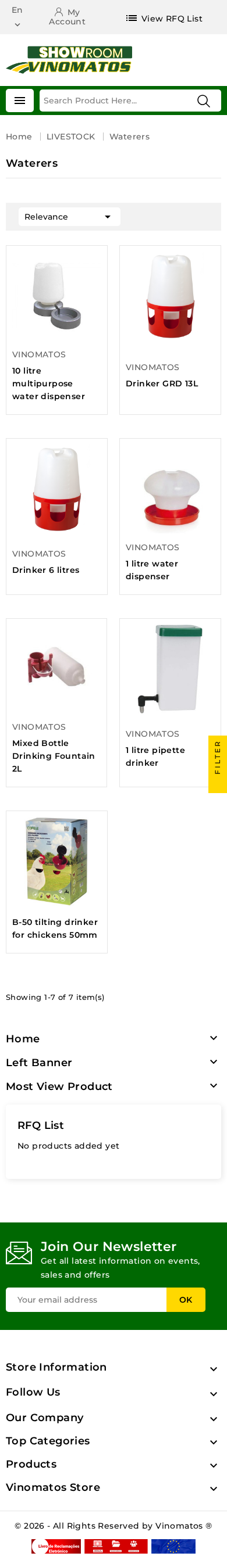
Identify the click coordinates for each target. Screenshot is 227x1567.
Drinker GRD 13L (162, 383)
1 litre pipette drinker (155, 756)
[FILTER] (217, 783)
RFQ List (40, 1125)
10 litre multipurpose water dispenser (48, 383)
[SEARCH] (203, 101)
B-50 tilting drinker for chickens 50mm (55, 928)
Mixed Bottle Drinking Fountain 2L (53, 756)
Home (23, 1038)
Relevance (69, 217)
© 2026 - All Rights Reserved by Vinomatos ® (113, 1526)
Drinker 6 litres (45, 570)
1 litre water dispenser (152, 570)
